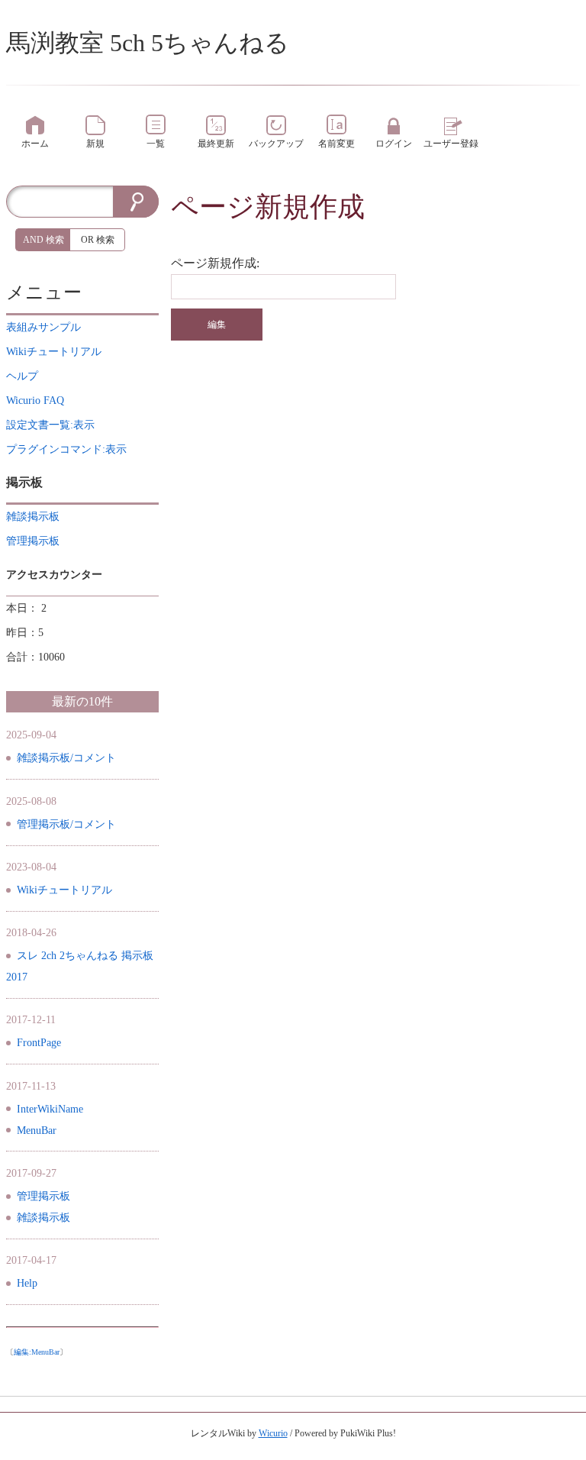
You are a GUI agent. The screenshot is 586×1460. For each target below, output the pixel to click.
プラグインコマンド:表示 (66, 449)
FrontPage (39, 1042)
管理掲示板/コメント (66, 824)
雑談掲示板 (43, 1217)
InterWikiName (50, 1109)
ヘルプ (22, 376)
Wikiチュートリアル (64, 890)
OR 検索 (97, 239)
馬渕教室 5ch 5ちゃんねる (147, 43)
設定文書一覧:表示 (50, 425)
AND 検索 (43, 239)
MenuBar (36, 1130)
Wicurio (273, 1433)
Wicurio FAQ (35, 400)
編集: (37, 1352)
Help (27, 1283)
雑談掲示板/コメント (66, 758)
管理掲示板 (43, 1196)
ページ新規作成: (215, 263)
